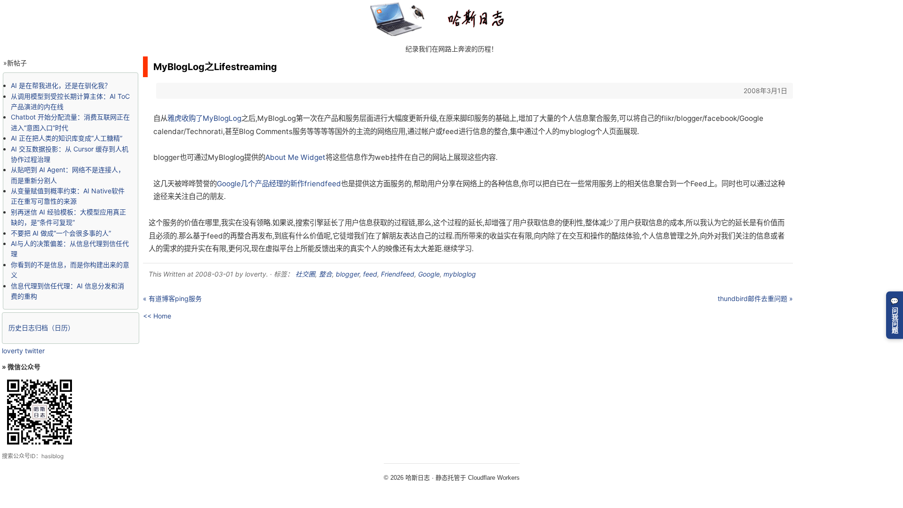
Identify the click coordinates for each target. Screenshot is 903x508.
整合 (325, 274)
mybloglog (460, 274)
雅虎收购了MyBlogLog (204, 118)
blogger (347, 274)
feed (370, 274)
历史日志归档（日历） (41, 328)
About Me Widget (295, 157)
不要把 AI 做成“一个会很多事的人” (61, 233)
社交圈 (305, 274)
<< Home (157, 316)
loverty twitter (23, 351)
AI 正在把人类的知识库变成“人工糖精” (66, 138)
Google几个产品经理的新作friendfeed (279, 183)
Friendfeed (397, 274)
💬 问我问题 (894, 315)
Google (429, 274)
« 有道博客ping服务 (172, 298)
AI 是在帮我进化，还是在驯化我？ (61, 85)
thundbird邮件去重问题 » (755, 298)
